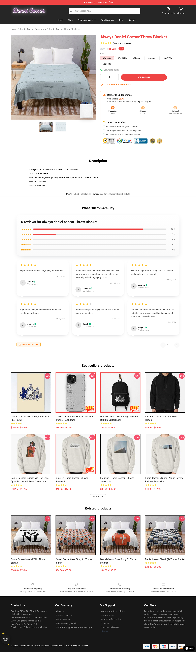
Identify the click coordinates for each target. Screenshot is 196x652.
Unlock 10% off (5, 639)
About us (60, 611)
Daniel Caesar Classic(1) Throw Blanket (165, 559)
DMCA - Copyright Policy (67, 623)
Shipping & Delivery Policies (113, 611)
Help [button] (191, 648)
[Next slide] (91, 77)
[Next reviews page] (176, 345)
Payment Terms (108, 615)
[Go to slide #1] (46, 127)
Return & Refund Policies (111, 619)
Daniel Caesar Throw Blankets (64, 29)
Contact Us (105, 623)
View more (98, 497)
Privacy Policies (63, 619)
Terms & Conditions (64, 615)
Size (102, 53)
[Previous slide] (15, 77)
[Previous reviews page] (163, 345)
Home (14, 29)
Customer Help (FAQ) (110, 627)
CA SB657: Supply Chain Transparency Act (75, 627)
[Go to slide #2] (61, 127)
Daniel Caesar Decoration (33, 29)
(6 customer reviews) (122, 43)
